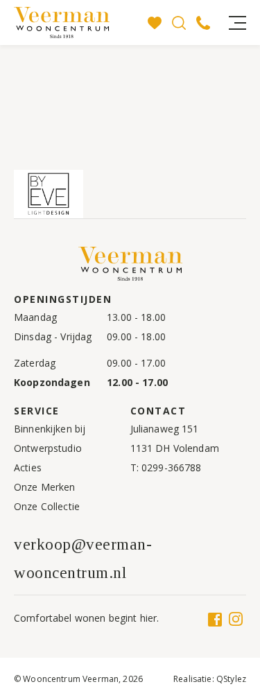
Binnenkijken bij (49, 428)
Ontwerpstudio (48, 448)
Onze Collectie (47, 506)
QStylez (231, 679)
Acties (28, 467)
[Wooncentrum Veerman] (78, 22)
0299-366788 (171, 467)
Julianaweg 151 (164, 428)
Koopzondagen (52, 382)
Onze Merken (45, 486)
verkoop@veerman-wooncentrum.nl (83, 558)
